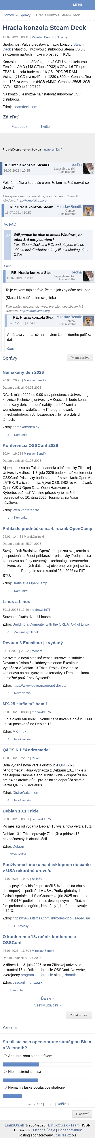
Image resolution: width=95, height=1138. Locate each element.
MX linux (19, 731)
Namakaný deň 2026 (23, 372)
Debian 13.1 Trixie (21, 811)
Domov (8, 15)
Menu (78, 5)
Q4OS (64, 765)
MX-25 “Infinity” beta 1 (25, 704)
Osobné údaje (44, 1130)
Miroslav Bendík (43, 37)
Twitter (45, 126)
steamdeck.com (25, 107)
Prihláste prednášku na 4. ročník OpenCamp (47, 528)
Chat (7, 266)
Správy (24, 15)
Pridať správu (80, 357)
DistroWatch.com (26, 793)
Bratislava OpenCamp (30, 583)
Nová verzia (22, 693)
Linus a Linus (16, 601)
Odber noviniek (70, 1130)
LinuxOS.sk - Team (64, 1125)
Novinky (62, 37)
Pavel (36, 758)
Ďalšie (46, 998)
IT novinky (21, 926)
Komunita (20, 434)
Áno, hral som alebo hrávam (29, 1056)
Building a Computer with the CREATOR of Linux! (51, 624)
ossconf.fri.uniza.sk (27, 982)
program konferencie (37, 975)
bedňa (77, 165)
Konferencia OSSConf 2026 (30, 445)
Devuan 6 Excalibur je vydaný (33, 642)
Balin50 (37, 878)
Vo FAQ (10, 224)
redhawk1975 (41, 609)
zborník (70, 975)
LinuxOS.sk (18, 5)
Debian (18, 846)
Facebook (19, 126)
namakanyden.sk (26, 427)
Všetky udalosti (46, 1005)
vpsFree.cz (62, 1135)
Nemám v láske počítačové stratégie (36, 1087)
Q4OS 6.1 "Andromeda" (27, 750)
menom (37, 651)
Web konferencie (26, 510)
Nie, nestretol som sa (24, 1072)
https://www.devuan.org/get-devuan (40, 685)
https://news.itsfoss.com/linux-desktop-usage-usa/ (51, 918)
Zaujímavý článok (26, 632)
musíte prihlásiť (52, 149)
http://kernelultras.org (32, 200)
